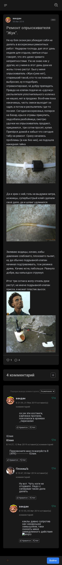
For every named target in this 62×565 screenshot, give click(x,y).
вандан (17, 18)
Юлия (10, 440)
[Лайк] (8, 360)
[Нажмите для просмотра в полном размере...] (31, 164)
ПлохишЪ (22, 468)
